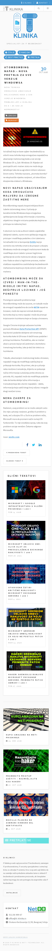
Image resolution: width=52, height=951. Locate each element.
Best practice (15, 57)
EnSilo (33, 242)
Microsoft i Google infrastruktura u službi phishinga (25, 506)
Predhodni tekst (17, 452)
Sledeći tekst (14, 461)
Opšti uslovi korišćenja (15, 937)
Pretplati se (20, 840)
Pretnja (35, 57)
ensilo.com (14, 437)
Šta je (11, 52)
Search (38, 8)
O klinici (27, 3)
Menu (47, 8)
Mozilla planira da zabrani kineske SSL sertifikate (19, 823)
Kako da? (25, 52)
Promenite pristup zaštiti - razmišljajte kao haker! (21, 779)
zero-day (12, 115)
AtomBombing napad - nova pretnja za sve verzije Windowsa (18, 75)
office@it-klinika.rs (17, 918)
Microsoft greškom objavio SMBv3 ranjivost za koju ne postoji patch (25, 634)
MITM (36, 307)
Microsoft (13, 120)
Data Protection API (29, 329)
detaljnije (12, 892)
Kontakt (43, 3)
